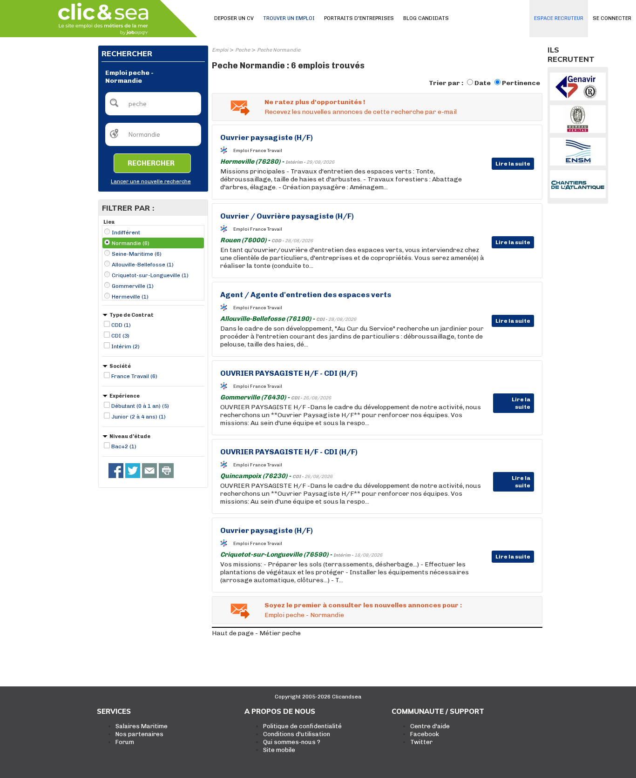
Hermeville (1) (130, 296)
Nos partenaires (139, 734)
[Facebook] (115, 470)
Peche (242, 50)
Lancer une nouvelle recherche (151, 182)
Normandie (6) (130, 243)
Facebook (424, 734)
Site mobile (279, 749)
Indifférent (126, 232)
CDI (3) (120, 335)
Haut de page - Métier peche (256, 633)
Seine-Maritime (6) (137, 254)
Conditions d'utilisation (296, 734)
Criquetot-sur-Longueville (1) (150, 275)
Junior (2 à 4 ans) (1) (138, 416)
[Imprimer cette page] (166, 470)
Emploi (220, 50)
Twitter (421, 741)
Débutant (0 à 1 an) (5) (140, 406)
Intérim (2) (125, 346)
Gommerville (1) (133, 286)
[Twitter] (132, 470)
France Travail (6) (134, 376)
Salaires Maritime (141, 726)
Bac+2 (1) (123, 446)
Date (482, 83)
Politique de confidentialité (302, 726)
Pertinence (521, 83)
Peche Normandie (278, 50)
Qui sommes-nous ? (291, 741)
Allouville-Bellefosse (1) (143, 264)
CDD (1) (121, 325)
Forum (124, 741)
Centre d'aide (430, 726)
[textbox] (153, 103)
